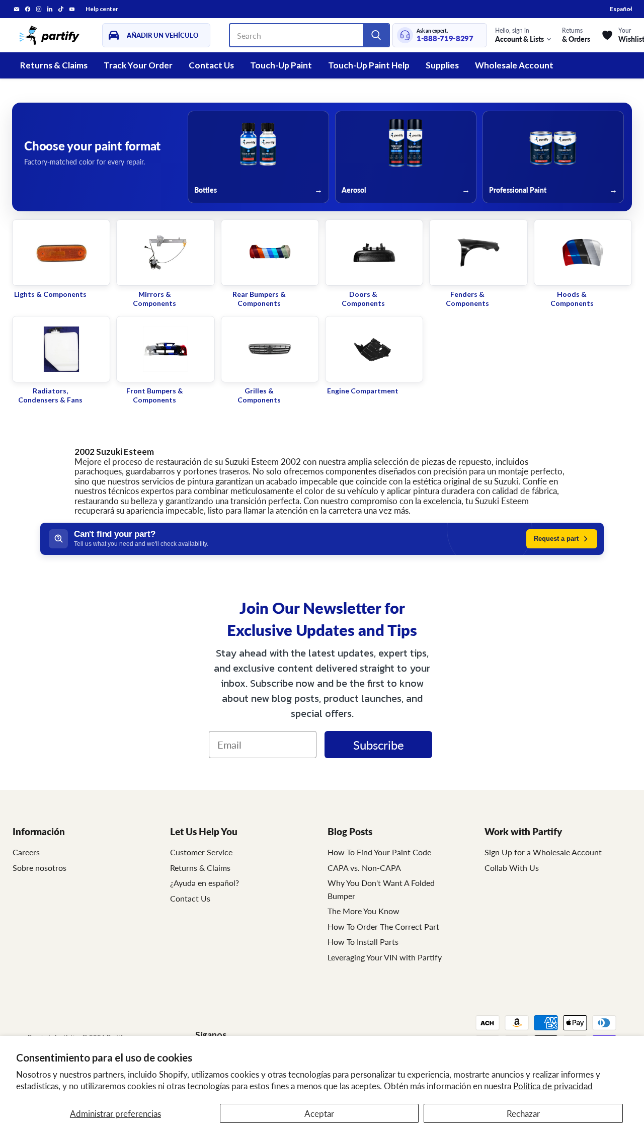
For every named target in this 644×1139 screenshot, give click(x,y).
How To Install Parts (363, 941)
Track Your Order (138, 65)
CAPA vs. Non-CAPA (364, 867)
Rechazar (523, 1113)
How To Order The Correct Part (383, 926)
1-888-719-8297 (445, 38)
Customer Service (201, 852)
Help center (102, 9)
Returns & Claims (54, 65)
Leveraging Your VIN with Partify (385, 957)
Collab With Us (512, 867)
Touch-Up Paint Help (369, 65)
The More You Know (363, 911)
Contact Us (211, 65)
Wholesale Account (514, 65)
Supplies (442, 65)
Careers (26, 852)
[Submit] (376, 35)
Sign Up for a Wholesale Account (543, 852)
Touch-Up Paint (281, 65)
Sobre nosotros (39, 867)
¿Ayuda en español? (204, 882)
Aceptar (319, 1113)
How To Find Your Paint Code (379, 852)
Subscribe (378, 744)
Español (621, 9)
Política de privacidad (553, 1086)
